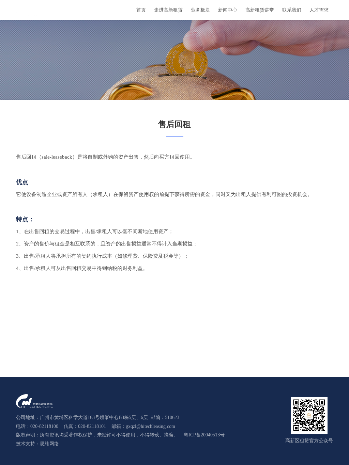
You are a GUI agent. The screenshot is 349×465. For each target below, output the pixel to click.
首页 (141, 10)
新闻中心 (227, 10)
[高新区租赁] (31, 9)
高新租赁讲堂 (259, 10)
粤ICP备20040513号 (204, 434)
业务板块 (200, 10)
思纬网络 (49, 443)
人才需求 (319, 10)
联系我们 (291, 10)
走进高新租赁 (168, 10)
